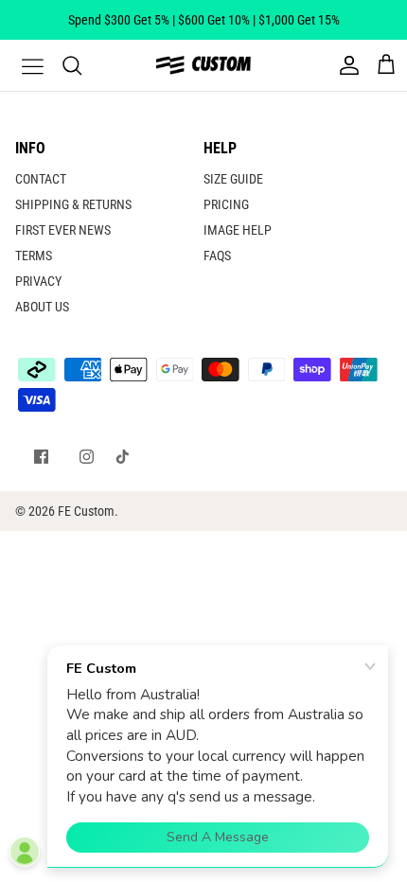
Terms (33, 255)
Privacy (38, 281)
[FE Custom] (203, 65)
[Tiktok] (122, 457)
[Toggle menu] (21, 65)
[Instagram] (87, 457)
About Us (42, 306)
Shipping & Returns (73, 204)
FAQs (217, 255)
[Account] (344, 65)
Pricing (226, 204)
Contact (40, 178)
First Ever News (63, 230)
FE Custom (86, 511)
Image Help (238, 230)
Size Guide (233, 178)
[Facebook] (41, 457)
